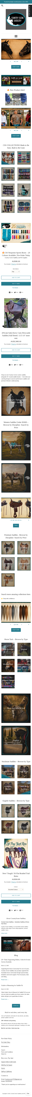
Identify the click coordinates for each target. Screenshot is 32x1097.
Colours (16, 886)
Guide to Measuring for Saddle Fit (12, 985)
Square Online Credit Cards (8, 1061)
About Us (3, 1054)
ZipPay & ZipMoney (6, 1071)
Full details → (16, 287)
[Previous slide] (10, 61)
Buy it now (16, 283)
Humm (3, 1068)
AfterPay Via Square (6, 1065)
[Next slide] (21, 61)
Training (16, 525)
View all (16, 1005)
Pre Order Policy (5, 1042)
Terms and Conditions (7, 1052)
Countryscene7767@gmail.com (13, 1079)
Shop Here (16, 66)
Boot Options (16, 269)
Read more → (5, 979)
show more (4, 933)
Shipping (13, 264)
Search (3, 1050)
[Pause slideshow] (28, 61)
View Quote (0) (29, 11)
